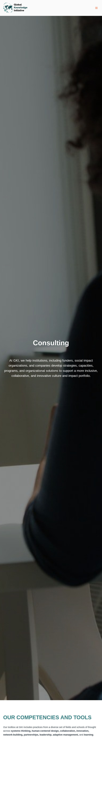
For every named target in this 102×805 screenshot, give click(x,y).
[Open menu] (96, 8)
